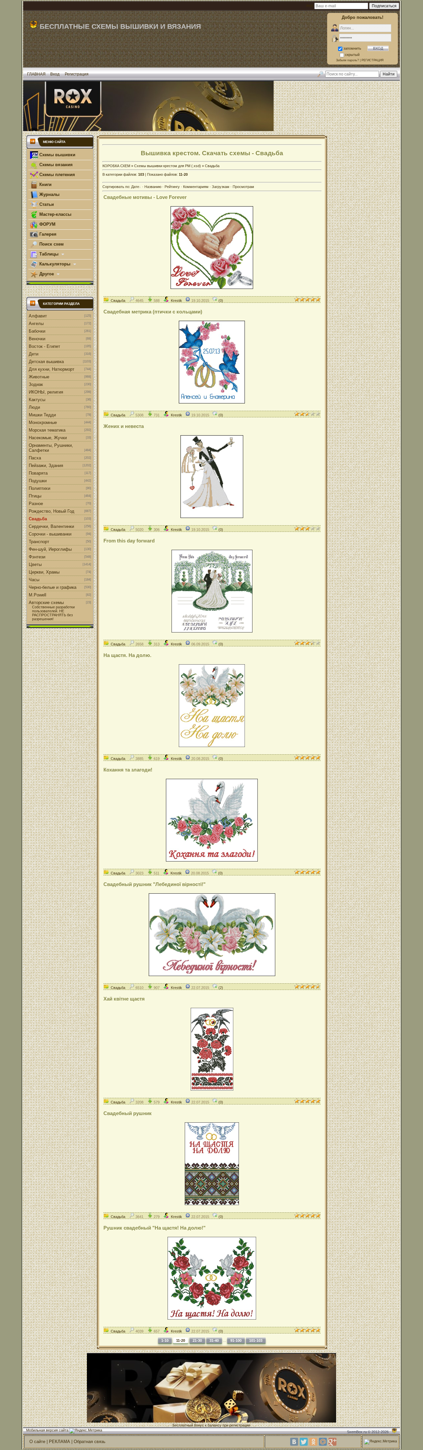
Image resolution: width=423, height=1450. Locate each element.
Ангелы (36, 323)
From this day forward (129, 540)
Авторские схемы (46, 602)
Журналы (48, 194)
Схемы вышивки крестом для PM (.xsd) (167, 166)
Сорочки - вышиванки (50, 534)
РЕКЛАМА (59, 1441)
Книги (45, 184)
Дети (33, 353)
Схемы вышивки (56, 154)
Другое (46, 273)
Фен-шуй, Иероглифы (50, 549)
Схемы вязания (55, 164)
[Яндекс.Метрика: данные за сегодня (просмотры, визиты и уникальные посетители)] (85, 1430)
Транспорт (39, 541)
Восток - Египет (44, 346)
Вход (54, 74)
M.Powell (37, 594)
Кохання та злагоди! (127, 769)
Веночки (37, 338)
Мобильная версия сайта (47, 1430)
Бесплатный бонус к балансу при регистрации (211, 1425)
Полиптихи (39, 488)
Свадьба (38, 518)
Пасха (35, 457)
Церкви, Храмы (44, 572)
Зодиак (36, 384)
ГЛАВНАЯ (36, 74)
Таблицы (49, 254)
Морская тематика (47, 430)
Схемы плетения (56, 174)
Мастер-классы (54, 214)
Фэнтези (37, 556)
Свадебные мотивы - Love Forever (145, 197)
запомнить (352, 48)
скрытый (352, 55)
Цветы (35, 564)
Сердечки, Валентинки (51, 526)
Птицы (35, 495)
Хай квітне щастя (124, 999)
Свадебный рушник (127, 1113)
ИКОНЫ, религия (46, 392)
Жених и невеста (123, 426)
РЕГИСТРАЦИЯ (373, 60)
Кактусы (37, 399)
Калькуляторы (55, 263)
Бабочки (37, 331)
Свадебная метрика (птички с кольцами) (152, 311)
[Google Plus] (332, 1442)
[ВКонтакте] (294, 1442)
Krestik (176, 301)
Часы (34, 579)
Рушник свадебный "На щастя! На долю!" (154, 1228)
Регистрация (77, 74)
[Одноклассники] (313, 1442)
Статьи (46, 204)
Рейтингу (172, 187)
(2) (220, 988)
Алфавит (38, 315)
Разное (36, 503)
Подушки (38, 480)
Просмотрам (243, 187)
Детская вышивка (46, 361)
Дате (135, 187)
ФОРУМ (47, 224)
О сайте (37, 1441)
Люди (34, 407)
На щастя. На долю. (127, 655)
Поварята (38, 473)
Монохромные (43, 422)
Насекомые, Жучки (48, 437)
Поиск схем (51, 244)
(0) (220, 301)
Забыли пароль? (347, 60)
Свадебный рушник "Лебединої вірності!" (154, 884)
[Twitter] (304, 1442)
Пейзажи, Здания (46, 465)
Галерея (47, 234)
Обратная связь (89, 1441)
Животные (39, 376)
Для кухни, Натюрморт (51, 369)
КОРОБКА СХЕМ (116, 166)
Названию (152, 187)
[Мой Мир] (323, 1442)
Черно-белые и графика (52, 587)
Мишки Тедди (42, 414)
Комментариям (196, 187)
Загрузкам (220, 187)
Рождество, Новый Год (51, 511)
